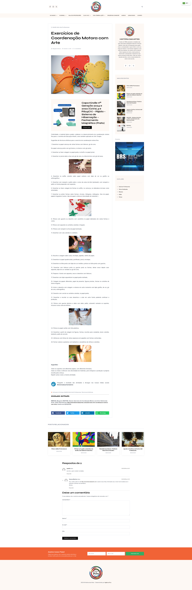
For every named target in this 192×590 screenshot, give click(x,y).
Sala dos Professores (63, 27)
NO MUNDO (53, 15)
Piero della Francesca (133, 85)
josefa (68, 468)
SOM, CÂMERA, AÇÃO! (98, 15)
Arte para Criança (58, 392)
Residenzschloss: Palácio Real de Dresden (134, 102)
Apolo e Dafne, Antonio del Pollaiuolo (132, 449)
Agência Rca (108, 582)
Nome (64, 518)
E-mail (64, 525)
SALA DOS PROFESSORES (75, 15)
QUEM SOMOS (131, 15)
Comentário (66, 499)
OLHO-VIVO (86, 15)
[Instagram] (53, 6)
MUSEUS (124, 15)
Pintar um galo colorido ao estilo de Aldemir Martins (134, 94)
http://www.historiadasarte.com (89, 481)
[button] (142, 7)
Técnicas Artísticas (87, 392)
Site (63, 531)
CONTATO (139, 15)
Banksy (129, 125)
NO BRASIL (62, 15)
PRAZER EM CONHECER (113, 15)
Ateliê (54, 27)
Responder (69, 473)
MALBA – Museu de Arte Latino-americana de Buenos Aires (134, 119)
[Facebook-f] (50, 6)
